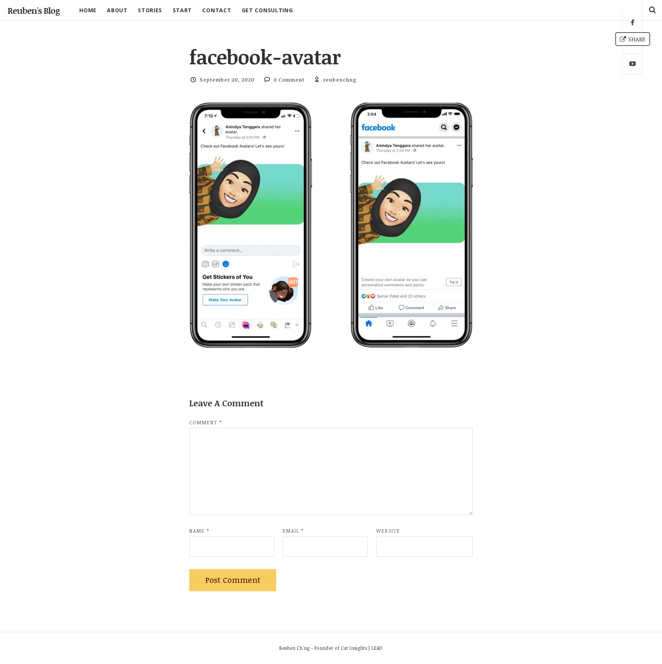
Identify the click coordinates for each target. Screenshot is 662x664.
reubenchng (340, 79)
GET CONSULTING (267, 10)
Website (388, 531)
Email (293, 531)
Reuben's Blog (34, 10)
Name (199, 531)
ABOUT (117, 10)
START (182, 10)
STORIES (150, 10)
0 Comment (289, 79)
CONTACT (216, 10)
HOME (88, 10)
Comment (205, 422)
